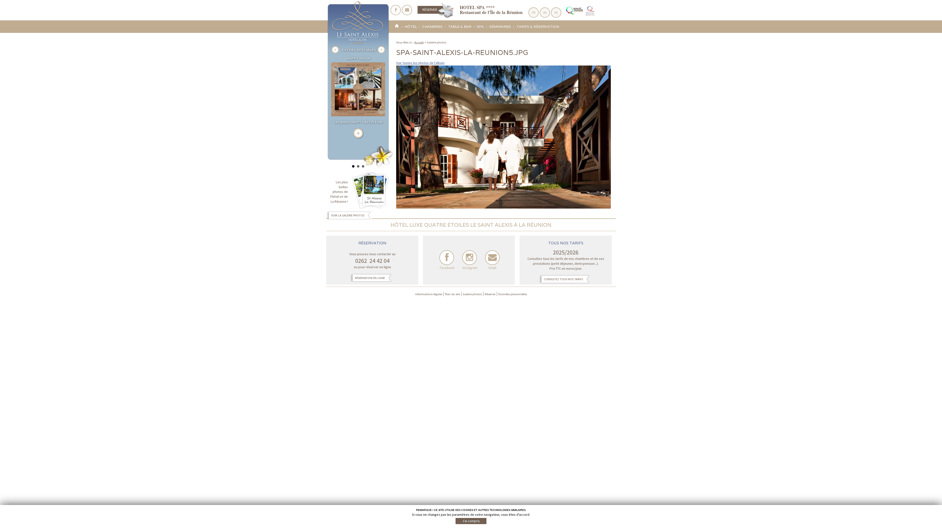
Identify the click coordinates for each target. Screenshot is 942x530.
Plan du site (452, 294)
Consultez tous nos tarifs (563, 279)
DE (556, 12)
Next (381, 49)
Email (492, 257)
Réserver (429, 9)
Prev (335, 49)
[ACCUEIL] (396, 26)
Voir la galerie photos (347, 215)
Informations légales (428, 294)
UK (545, 12)
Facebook (446, 257)
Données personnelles (512, 294)
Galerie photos (472, 294)
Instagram (469, 257)
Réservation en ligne (370, 278)
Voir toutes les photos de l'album (420, 63)
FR (534, 12)
